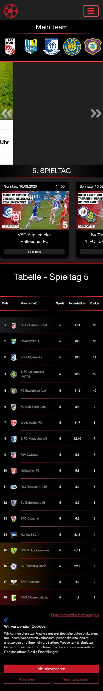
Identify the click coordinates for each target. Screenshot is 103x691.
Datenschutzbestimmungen (75, 615)
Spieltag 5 (34, 251)
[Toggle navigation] (91, 11)
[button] (7, 113)
